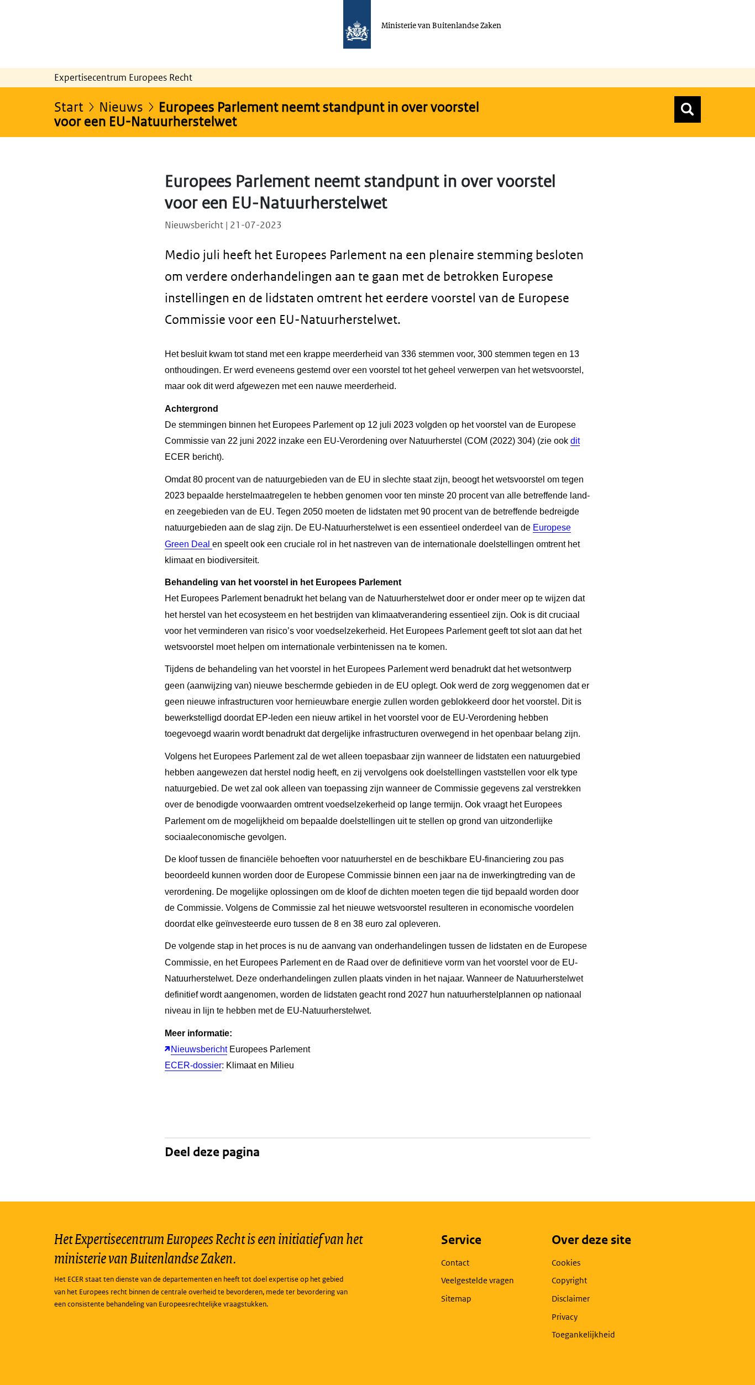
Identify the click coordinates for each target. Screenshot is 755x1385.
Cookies (566, 1262)
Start (68, 106)
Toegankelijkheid (583, 1334)
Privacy (565, 1316)
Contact (455, 1262)
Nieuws (121, 106)
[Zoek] (687, 109)
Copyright (569, 1280)
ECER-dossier (193, 1065)
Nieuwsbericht (199, 1049)
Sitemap (456, 1298)
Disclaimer (571, 1298)
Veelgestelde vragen (477, 1280)
